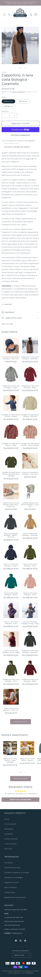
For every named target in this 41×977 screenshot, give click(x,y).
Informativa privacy (12, 868)
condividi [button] (7, 304)
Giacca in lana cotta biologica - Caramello (30, 534)
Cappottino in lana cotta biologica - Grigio (11, 386)
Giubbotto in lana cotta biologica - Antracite (30, 651)
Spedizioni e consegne (13, 877)
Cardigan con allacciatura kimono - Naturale (30, 415)
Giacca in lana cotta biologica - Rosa (30, 594)
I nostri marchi (10, 844)
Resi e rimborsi (10, 887)
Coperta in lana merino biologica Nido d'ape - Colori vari (11, 504)
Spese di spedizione (18, 91)
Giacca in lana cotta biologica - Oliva (30, 565)
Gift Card (8, 849)
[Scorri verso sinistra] (15, 68)
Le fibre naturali (10, 839)
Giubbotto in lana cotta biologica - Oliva (11, 680)
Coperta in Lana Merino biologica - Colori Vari (30, 473)
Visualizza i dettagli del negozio (17, 147)
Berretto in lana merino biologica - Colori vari (11, 357)
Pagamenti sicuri (11, 882)
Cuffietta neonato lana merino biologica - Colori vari (30, 504)
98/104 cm (8, 101)
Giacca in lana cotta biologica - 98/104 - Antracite (11, 535)
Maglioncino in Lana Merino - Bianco (27, 759)
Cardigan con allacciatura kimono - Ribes (11, 444)
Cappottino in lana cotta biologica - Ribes (30, 386)
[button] (4, 14)
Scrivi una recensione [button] (20, 800)
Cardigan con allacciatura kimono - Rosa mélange (30, 444)
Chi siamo (8, 863)
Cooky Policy (9, 892)
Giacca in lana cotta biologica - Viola (11, 622)
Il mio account (10, 824)
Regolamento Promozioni (15, 897)
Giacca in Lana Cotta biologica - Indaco (11, 565)
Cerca (6, 819)
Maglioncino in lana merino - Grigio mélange (10, 760)
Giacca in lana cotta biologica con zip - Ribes (11, 651)
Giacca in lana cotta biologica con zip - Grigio (30, 622)
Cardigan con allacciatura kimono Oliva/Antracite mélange (11, 474)
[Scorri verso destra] (25, 68)
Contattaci (8, 834)
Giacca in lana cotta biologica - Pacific (11, 594)
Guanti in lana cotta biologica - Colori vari (11, 709)
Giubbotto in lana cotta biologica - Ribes (30, 680)
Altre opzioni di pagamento (20, 135)
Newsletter (8, 829)
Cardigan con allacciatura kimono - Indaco (11, 415)
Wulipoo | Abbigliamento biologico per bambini (23, 971)
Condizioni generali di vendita (16, 873)
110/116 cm (23, 101)
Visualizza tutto (20, 722)
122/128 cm (8, 106)
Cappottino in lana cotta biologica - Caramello (30, 357)
